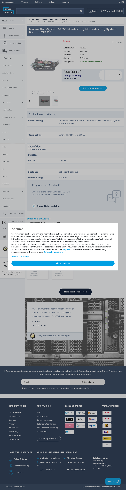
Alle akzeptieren (63, 263)
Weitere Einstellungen (20, 256)
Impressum (68, 249)
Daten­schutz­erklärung (53, 252)
